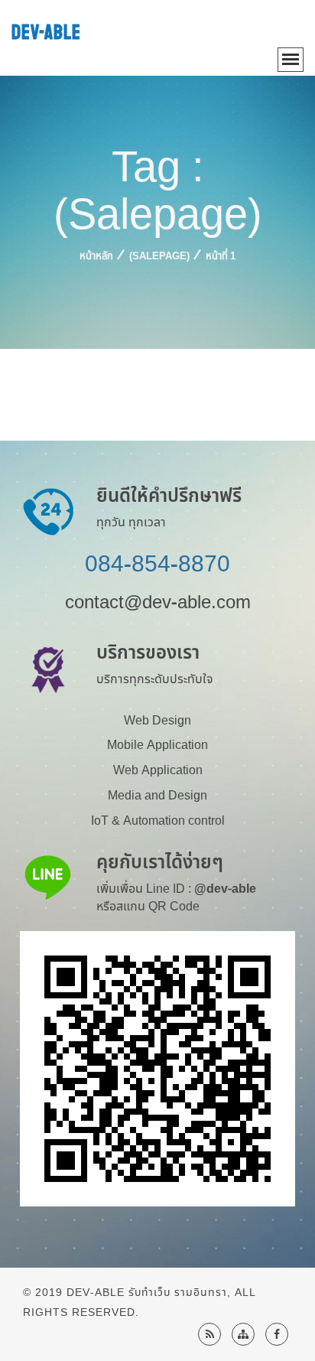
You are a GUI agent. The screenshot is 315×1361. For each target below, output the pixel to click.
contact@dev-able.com (158, 603)
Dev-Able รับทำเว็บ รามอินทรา (147, 1292)
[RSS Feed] (209, 1334)
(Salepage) (159, 256)
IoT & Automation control (158, 821)
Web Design (157, 720)
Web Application (158, 770)
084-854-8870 (157, 564)
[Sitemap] (243, 1334)
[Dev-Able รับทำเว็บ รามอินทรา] (276, 1334)
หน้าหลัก (96, 256)
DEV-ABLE (46, 32)
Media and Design (157, 795)
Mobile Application (157, 745)
